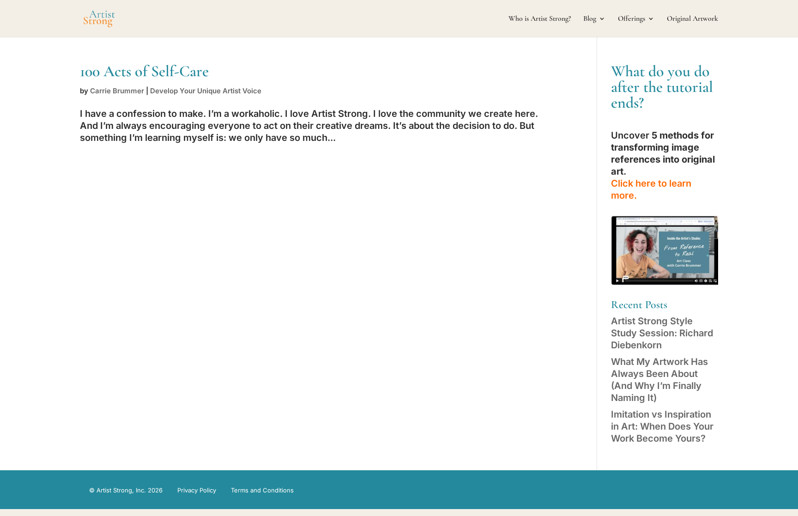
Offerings (631, 19)
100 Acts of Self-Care (144, 71)
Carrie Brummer (117, 90)
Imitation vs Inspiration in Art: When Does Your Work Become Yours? (662, 426)
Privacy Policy (196, 490)
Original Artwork (692, 19)
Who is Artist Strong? (539, 19)
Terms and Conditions (262, 490)
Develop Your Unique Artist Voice (205, 90)
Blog (589, 19)
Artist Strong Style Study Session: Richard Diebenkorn (662, 333)
